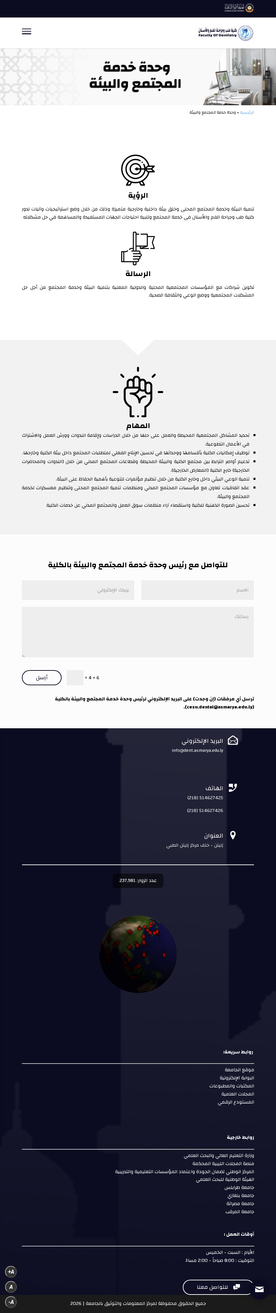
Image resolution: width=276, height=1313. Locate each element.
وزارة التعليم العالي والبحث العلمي (219, 1155)
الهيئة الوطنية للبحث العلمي (225, 1179)
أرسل (41, 677)
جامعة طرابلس (239, 1187)
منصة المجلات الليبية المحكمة (223, 1163)
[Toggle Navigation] (26, 33)
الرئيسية (247, 112)
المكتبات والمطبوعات (231, 1086)
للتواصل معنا (218, 1287)
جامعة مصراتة (239, 1203)
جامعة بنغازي (240, 1195)
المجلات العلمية (237, 1094)
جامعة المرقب (239, 1211)
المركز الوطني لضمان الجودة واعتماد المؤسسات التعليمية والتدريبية (184, 1171)
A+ (11, 1272)
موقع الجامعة (238, 1070)
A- (11, 1302)
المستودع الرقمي (236, 1102)
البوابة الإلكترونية (236, 1078)
